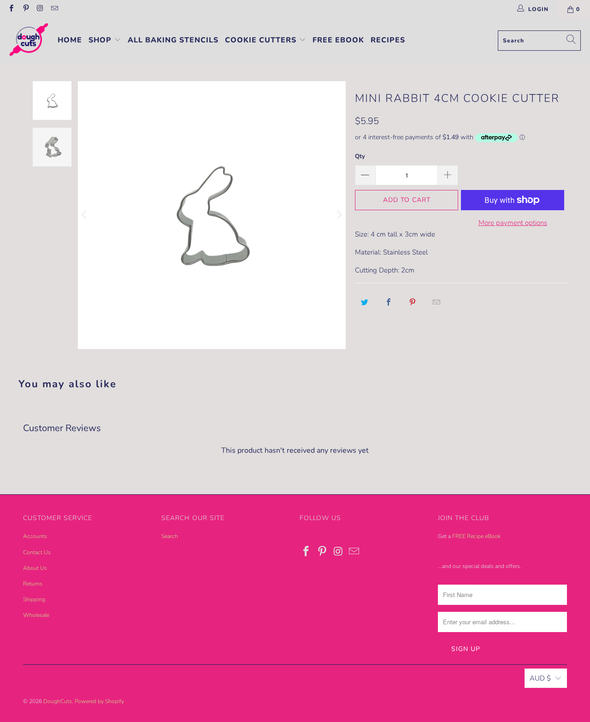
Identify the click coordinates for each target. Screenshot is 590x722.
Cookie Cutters (262, 40)
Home (70, 40)
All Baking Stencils (173, 40)
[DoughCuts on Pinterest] (25, 9)
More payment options (512, 222)
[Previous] (84, 215)
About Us (35, 568)
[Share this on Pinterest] (413, 302)
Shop (101, 40)
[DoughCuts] (28, 40)
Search (169, 536)
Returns (32, 583)
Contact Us (37, 552)
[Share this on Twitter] (365, 302)
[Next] (338, 215)
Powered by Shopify (99, 701)
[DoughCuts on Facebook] (11, 9)
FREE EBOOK (338, 40)
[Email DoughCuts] (54, 9)
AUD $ (540, 678)
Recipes (388, 40)
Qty (360, 156)
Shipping (34, 599)
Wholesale (36, 615)
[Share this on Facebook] (389, 302)
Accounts (35, 536)
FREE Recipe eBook (476, 536)
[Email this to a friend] (437, 302)
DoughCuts (57, 701)
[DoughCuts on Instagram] (40, 9)
